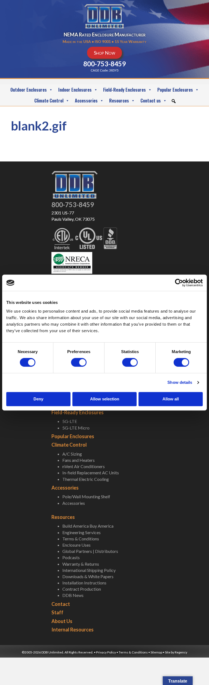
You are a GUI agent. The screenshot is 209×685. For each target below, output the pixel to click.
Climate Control (48, 100)
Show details (179, 382)
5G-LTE (69, 421)
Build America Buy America (87, 525)
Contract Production (81, 588)
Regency (181, 652)
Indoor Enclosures (75, 89)
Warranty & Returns (80, 563)
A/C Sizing (72, 453)
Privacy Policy (106, 652)
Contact (60, 604)
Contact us (150, 100)
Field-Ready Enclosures (124, 89)
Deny (38, 399)
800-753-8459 (72, 204)
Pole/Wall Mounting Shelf (86, 496)
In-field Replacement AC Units (90, 472)
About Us (61, 621)
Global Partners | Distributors (90, 551)
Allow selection (104, 399)
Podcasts (71, 557)
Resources (119, 100)
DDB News (73, 595)
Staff (57, 612)
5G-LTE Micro (76, 427)
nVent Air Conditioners (83, 466)
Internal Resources (72, 630)
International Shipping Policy (89, 570)
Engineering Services (81, 532)
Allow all (170, 399)
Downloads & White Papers (87, 576)
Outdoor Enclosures (28, 89)
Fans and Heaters (78, 460)
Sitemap (156, 652)
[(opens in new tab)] (71, 262)
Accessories (86, 100)
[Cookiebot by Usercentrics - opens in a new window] (179, 283)
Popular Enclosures (175, 89)
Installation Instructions (84, 582)
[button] (174, 101)
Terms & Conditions (80, 538)
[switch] (79, 362)
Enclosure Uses (76, 544)
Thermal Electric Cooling (85, 479)
